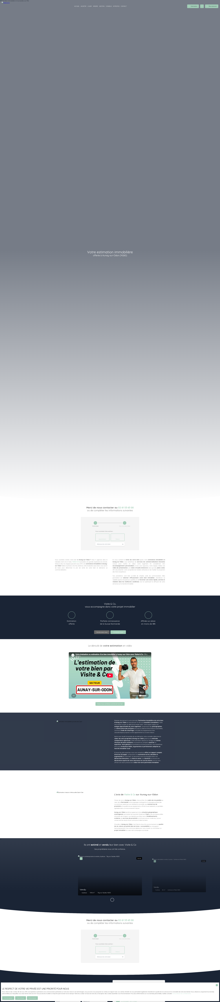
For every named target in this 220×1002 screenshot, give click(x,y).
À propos (116, 6)
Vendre (95, 6)
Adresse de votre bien (104, 544)
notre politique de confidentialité (181, 993)
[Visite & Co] (7, 6)
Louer (90, 6)
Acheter (83, 6)
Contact (124, 6)
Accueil (76, 6)
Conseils (109, 6)
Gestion (101, 6)
